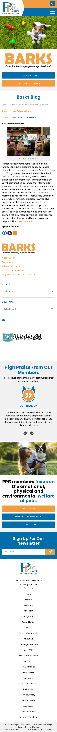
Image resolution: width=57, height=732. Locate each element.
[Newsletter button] (50, 552)
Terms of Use (28, 700)
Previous (25, 433)
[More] (15, 233)
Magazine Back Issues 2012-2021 (18, 274)
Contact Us (28, 661)
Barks (28, 627)
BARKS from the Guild (27, 117)
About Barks (8, 257)
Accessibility (29, 706)
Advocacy (28, 610)
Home (29, 594)
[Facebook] (4, 233)
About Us (28, 638)
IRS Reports (28, 689)
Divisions (28, 605)
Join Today (28, 508)
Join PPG (28, 650)
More (35, 425)
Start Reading (28, 75)
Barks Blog (7, 262)
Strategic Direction (28, 644)
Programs (28, 616)
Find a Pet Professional (28, 516)
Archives (28, 678)
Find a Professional (28, 655)
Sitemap (35, 727)
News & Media (28, 672)
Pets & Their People (28, 633)
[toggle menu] (52, 12)
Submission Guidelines (13, 270)
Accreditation (28, 622)
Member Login (28, 524)
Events (28, 599)
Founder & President (28, 717)
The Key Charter (29, 683)
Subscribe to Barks (28, 83)
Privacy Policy (28, 694)
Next (32, 433)
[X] (9, 233)
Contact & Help (28, 711)
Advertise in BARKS (11, 266)
